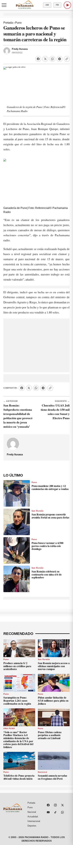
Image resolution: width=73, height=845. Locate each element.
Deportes (32, 825)
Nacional (42, 772)
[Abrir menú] (4, 5)
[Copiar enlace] (67, 59)
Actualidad (33, 816)
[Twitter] (45, 59)
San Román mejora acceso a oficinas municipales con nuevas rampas (54, 666)
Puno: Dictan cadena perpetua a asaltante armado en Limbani (49, 735)
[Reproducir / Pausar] (67, 5)
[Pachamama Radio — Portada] (24, 4)
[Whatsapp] (52, 59)
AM (47, 5)
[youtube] (48, 812)
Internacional (34, 821)
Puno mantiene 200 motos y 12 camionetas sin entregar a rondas (50, 487)
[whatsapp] (62, 812)
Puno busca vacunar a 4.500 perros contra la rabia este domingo (47, 546)
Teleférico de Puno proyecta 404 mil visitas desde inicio (18, 777)
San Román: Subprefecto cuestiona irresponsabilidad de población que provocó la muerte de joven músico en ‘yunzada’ (17, 416)
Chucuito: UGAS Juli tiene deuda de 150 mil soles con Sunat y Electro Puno (55, 411)
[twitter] (62, 805)
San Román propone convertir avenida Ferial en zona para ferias (50, 515)
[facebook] (48, 805)
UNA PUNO (9, 728)
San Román (38, 511)
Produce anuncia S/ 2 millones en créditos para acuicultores (17, 666)
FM (57, 5)
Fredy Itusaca (20, 49)
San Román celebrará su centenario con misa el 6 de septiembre (47, 574)
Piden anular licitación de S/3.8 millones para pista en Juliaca (53, 700)
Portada (8, 22)
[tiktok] (55, 812)
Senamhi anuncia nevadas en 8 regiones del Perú (52, 777)
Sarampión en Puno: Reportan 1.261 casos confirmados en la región (17, 700)
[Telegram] (59, 59)
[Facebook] (38, 59)
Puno (18, 22)
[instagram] (55, 805)
